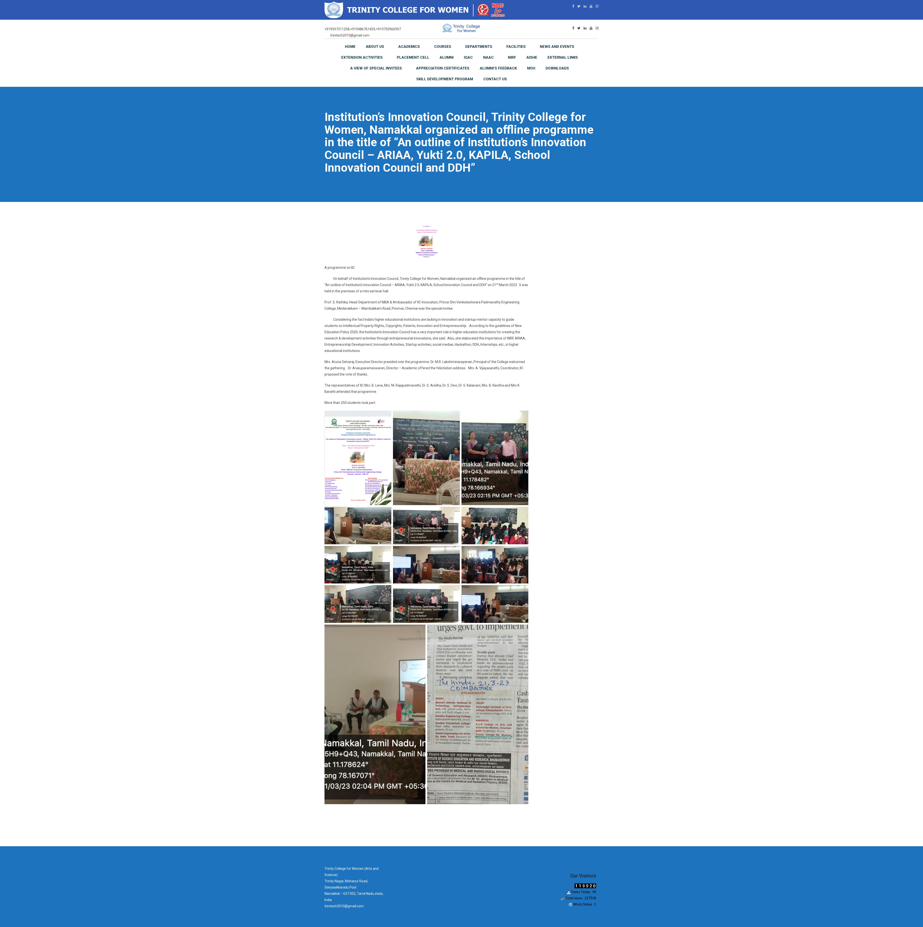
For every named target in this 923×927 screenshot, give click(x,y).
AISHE (531, 57)
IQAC (468, 57)
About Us (375, 46)
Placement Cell (413, 57)
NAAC (488, 57)
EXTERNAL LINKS (563, 57)
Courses (442, 46)
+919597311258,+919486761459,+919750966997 (362, 29)
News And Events (557, 46)
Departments (478, 46)
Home (350, 46)
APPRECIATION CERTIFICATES (442, 68)
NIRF (512, 57)
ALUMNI (447, 57)
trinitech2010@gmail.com (349, 35)
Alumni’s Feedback (498, 68)
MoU (531, 68)
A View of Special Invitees (376, 68)
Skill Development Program (444, 79)
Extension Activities (362, 57)
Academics (409, 46)
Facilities (516, 46)
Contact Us (495, 79)
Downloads (557, 68)
